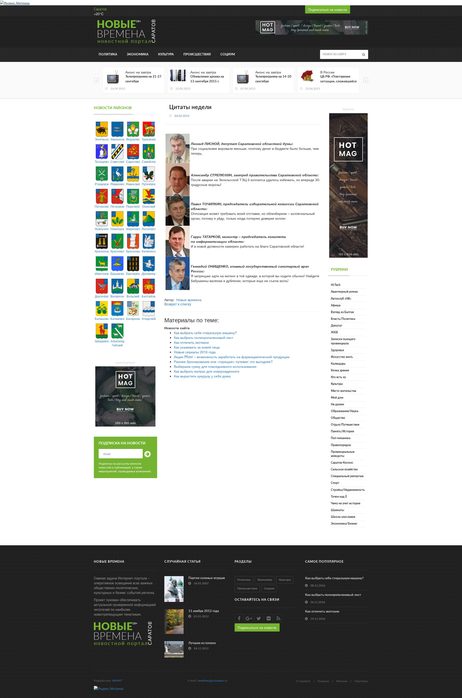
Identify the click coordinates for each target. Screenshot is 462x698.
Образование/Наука (344, 411)
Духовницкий (148, 273)
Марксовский (133, 229)
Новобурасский (117, 229)
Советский (117, 161)
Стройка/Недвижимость (348, 489)
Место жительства (343, 390)
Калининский (148, 251)
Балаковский (117, 318)
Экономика (137, 54)
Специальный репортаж (347, 476)
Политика (108, 54)
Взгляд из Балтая (342, 312)
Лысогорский (148, 229)
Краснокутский (117, 251)
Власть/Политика (343, 318)
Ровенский (133, 184)
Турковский (148, 139)
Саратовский (133, 161)
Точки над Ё (339, 496)
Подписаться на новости (327, 9)
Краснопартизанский (102, 251)
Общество (338, 417)
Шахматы (337, 510)
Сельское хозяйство (344, 469)
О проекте (303, 681)
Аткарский (148, 318)
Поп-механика (340, 438)
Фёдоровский (133, 139)
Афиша (335, 305)
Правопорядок (341, 445)
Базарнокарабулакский (133, 318)
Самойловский (148, 161)
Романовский (117, 184)
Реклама (341, 681)
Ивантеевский (102, 273)
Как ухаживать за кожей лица (197, 347)
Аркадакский (102, 341)
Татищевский (102, 161)
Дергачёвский (102, 296)
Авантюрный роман (344, 291)
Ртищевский (102, 184)
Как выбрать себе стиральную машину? (205, 332)
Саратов (100, 9)
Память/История (342, 431)
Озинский (148, 206)
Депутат (336, 325)
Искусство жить (342, 357)
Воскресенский (117, 296)
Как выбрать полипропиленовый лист (203, 337)
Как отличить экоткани (191, 342)
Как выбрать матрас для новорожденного (206, 371)
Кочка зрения (340, 370)
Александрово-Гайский (117, 343)
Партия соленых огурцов (206, 578)
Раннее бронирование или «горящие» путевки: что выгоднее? (223, 361)
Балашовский (102, 318)
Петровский (117, 206)
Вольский (133, 296)
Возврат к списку (177, 304)
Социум (227, 54)
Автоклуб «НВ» (341, 298)
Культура (166, 54)
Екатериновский (133, 273)
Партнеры (361, 681)
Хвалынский (117, 139)
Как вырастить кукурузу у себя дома (202, 376)
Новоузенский (102, 229)
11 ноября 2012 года (203, 611)
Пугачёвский (148, 184)
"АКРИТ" (117, 680)
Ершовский (117, 273)
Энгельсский (102, 139)
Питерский (102, 206)
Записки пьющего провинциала (343, 341)
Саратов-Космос (342, 462)
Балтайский (148, 296)
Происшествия (197, 54)
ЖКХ (334, 332)
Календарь (338, 363)
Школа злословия (343, 516)
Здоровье (337, 350)
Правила (323, 681)
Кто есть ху (338, 377)
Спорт (335, 482)
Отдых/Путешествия (345, 424)
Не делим (337, 404)
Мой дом (337, 397)
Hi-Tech (335, 284)
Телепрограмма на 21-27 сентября (143, 79)
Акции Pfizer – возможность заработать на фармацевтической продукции (231, 356)
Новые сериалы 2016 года (195, 351)
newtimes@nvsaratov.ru (212, 680)
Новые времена (188, 299)
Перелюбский (133, 206)
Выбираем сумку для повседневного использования (215, 366)
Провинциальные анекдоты (342, 453)
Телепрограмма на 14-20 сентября (273, 79)
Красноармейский (133, 251)
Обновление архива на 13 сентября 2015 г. (207, 79)
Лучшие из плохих (202, 643)
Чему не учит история (345, 503)
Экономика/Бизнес (344, 523)
